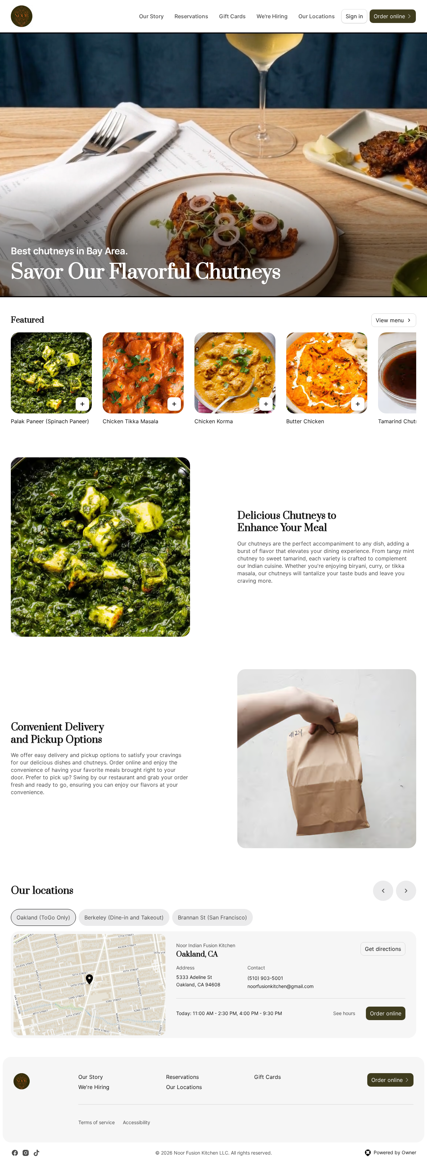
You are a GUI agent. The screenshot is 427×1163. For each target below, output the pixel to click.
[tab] (43, 917)
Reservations (191, 16)
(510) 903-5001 (265, 978)
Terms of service (96, 1122)
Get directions (383, 948)
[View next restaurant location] (406, 891)
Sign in (354, 16)
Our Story (151, 16)
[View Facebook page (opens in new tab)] (15, 1153)
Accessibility (136, 1122)
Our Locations (316, 16)
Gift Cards (232, 16)
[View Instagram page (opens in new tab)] (26, 1153)
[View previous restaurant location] (383, 891)
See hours (344, 1013)
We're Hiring (272, 16)
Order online (385, 1013)
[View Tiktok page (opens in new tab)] (36, 1153)
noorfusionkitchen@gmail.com (280, 986)
